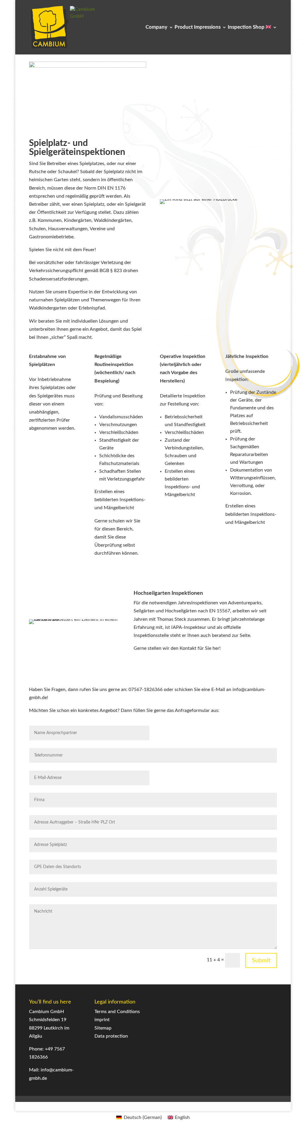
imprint (102, 1019)
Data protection (111, 1036)
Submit (261, 960)
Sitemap (102, 1028)
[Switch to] (271, 39)
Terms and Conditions (117, 1011)
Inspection (240, 27)
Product (184, 27)
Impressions (207, 27)
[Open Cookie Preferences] (13, 1125)
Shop (258, 27)
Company (156, 27)
